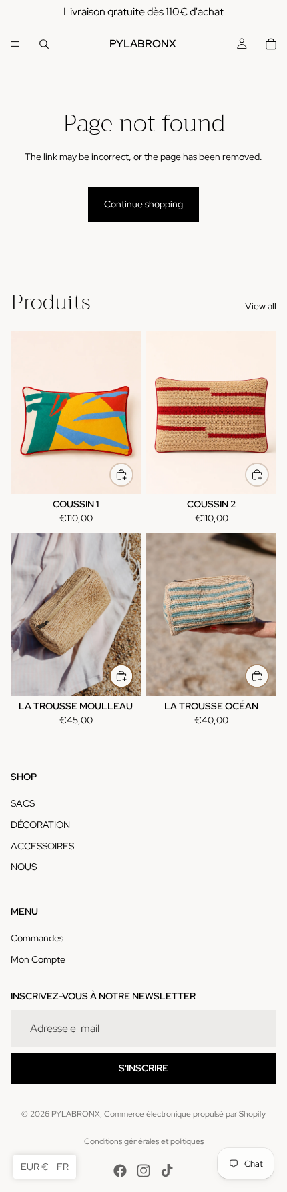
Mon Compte (38, 959)
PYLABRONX (75, 1114)
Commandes (37, 938)
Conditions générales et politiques (144, 1141)
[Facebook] (120, 1171)
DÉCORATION (40, 825)
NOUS (24, 867)
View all (260, 306)
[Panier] (271, 44)
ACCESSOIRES (42, 846)
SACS (23, 803)
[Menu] (15, 44)
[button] (44, 1166)
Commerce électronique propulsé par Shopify (185, 1114)
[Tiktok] (167, 1171)
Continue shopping (143, 204)
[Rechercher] (44, 44)
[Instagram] (143, 1171)
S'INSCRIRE (143, 1068)
